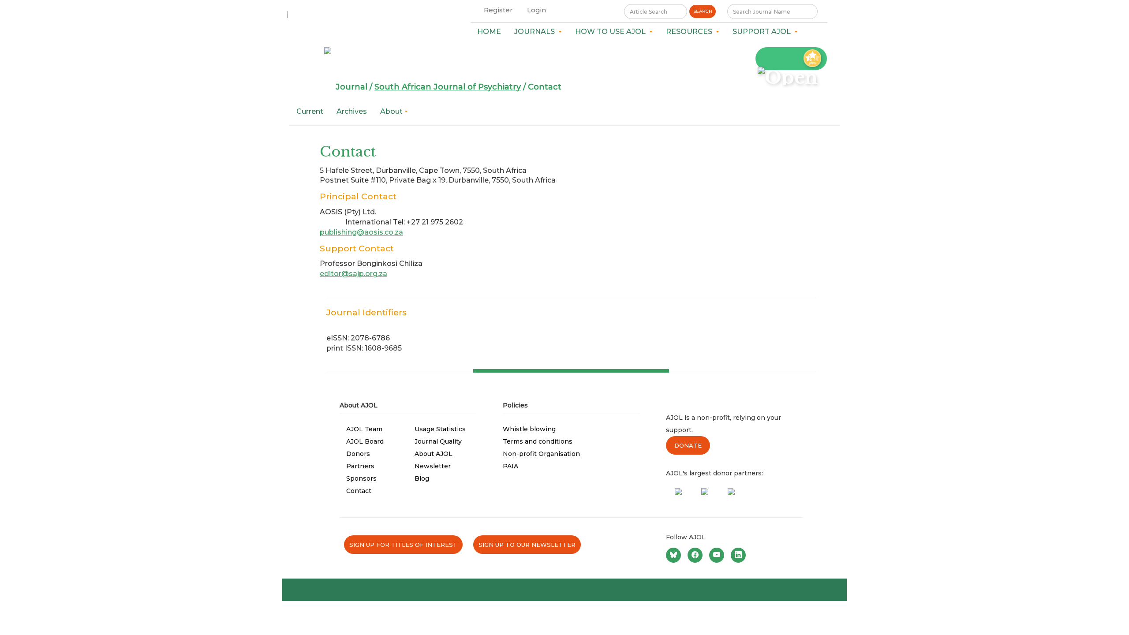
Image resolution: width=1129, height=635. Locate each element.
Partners (360, 466)
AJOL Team (364, 429)
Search (702, 11)
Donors (358, 454)
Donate (688, 445)
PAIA (510, 466)
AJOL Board (365, 441)
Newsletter (433, 466)
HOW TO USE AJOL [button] (612, 31)
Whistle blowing (529, 429)
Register (498, 10)
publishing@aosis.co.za (361, 232)
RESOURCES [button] (691, 31)
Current (309, 111)
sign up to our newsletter (527, 544)
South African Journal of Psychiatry (447, 87)
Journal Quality (438, 441)
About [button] (392, 111)
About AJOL (433, 454)
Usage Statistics (440, 429)
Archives (351, 111)
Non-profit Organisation (541, 454)
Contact (358, 491)
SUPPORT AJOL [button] (763, 31)
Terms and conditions (537, 441)
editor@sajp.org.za (353, 273)
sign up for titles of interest (403, 544)
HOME (489, 31)
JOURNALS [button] (536, 31)
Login (536, 10)
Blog (422, 478)
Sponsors (361, 478)
